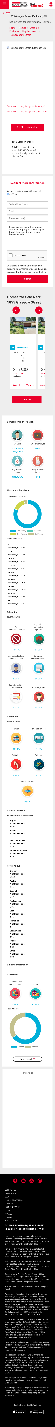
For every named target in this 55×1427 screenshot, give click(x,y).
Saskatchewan (27, 1239)
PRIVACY (8, 1214)
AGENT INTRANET (12, 1207)
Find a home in (10, 1236)
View (28, 385)
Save (14, 385)
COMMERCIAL (11, 1203)
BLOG (7, 1197)
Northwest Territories (36, 1241)
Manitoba (17, 1239)
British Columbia (43, 1261)
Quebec (26, 1236)
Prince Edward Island (19, 1244)
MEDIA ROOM (10, 1193)
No (10, 194)
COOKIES (8, 1217)
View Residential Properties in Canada (19, 1287)
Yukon (30, 1244)
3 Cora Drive (18, 373)
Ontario (19, 1236)
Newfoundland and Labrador (16, 1241)
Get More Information (27, 127)
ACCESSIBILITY (11, 1221)
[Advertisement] (28, 1121)
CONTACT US (10, 1190)
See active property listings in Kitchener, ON (26, 106)
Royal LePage (28, 5)
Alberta (33, 1236)
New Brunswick (40, 1239)
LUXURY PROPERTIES (13, 1200)
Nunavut (37, 1244)
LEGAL (7, 1210)
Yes (15, 194)
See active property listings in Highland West (27, 111)
